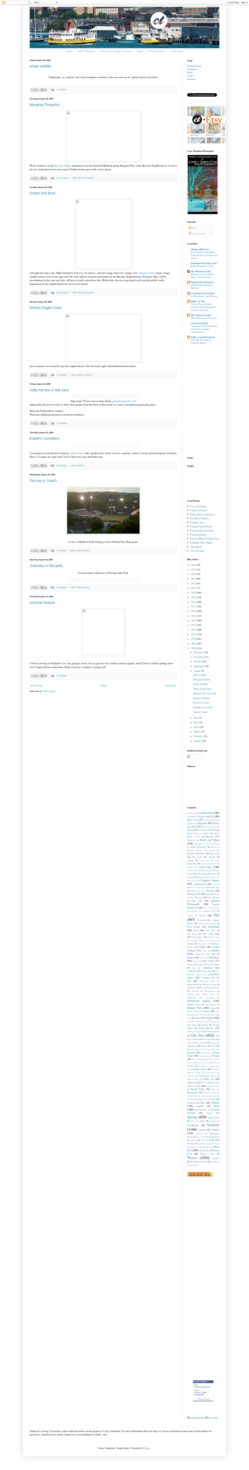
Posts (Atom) (49, 691)
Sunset (215, 1130)
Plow (214, 1062)
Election (194, 911)
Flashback (213, 927)
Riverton (207, 1092)
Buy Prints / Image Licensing (116, 51)
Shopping (191, 1102)
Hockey (203, 957)
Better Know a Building (206, 830)
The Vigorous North (201, 315)
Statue (202, 1120)
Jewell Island (213, 964)
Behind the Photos (209, 826)
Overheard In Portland (202, 293)
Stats (192, 1121)
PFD (204, 1059)
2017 (193, 606)
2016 (193, 611)
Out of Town (200, 1042)
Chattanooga (206, 870)
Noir (189, 1021)
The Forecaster (197, 550)
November (199, 656)
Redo (214, 1089)
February (198, 736)
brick (201, 853)
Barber (206, 820)
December (199, 652)
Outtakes (213, 1042)
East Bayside (196, 897)
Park (213, 1045)
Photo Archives (157, 51)
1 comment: (61, 89)
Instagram (192, 69)
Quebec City (213, 1082)
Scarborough (211, 1096)
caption (190, 867)
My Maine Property (199, 518)
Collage (190, 877)
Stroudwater (193, 1125)
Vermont (191, 1143)
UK (202, 1140)
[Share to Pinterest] (45, 89)
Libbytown (191, 971)
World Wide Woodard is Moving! (202, 286)
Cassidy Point (192, 870)
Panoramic (191, 1045)
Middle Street (208, 994)
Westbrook (203, 1150)
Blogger (146, 1448)
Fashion (201, 923)
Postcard (190, 1076)
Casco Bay (205, 867)
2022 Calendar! (86, 51)
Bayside (82, 177)
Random (209, 1086)
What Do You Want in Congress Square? (201, 341)
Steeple (213, 1121)
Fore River (192, 933)
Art (212, 816)
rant (217, 1086)
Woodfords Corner (198, 1161)
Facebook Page (194, 65)
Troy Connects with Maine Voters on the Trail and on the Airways (204, 255)
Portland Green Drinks (201, 526)
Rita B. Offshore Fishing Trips (204, 538)
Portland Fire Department (209, 1066)
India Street (208, 960)
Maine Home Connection (202, 514)
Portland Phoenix (198, 534)
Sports (79, 550)
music (213, 1008)
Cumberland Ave (212, 887)
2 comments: (62, 374)
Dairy (147, 272)
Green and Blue (42, 193)
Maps (202, 987)
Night (209, 1018)
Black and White (210, 840)
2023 (193, 578)
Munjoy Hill (194, 1008)
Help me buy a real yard (49, 390)
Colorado (201, 877)
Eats (217, 907)
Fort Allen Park (210, 933)
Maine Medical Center (206, 984)
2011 (193, 634)
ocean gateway (206, 1028)
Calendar (211, 857)
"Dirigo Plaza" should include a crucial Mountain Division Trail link (203, 306)
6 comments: (62, 587)
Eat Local (208, 907)
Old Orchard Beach (211, 1031)
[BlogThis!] (35, 89)
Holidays (214, 957)
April (197, 727)
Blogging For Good (202, 843)
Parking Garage (193, 1049)
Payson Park (205, 1052)
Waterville (195, 1147)
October (198, 661)
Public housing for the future (204, 317)
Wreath (213, 1161)
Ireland (190, 964)
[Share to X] (39, 89)
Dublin (216, 894)
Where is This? (207, 1153)
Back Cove (192, 819)
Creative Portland (198, 510)
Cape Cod (204, 860)
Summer (90, 177)
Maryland (195, 991)
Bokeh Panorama (198, 847)
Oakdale (204, 1024)
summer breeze (42, 602)
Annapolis (191, 813)
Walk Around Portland (203, 337)
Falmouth (201, 920)
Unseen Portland (199, 323)
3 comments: (62, 675)
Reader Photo (198, 1089)
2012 (193, 629)
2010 (193, 638)
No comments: (63, 177)
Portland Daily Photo (202, 1387)
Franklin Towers (198, 940)
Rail (191, 1086)
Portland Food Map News (204, 263)
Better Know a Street (198, 833)
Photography (199, 1394)
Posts (194, 227)
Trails (208, 1136)
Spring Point (213, 1117)
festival (212, 923)
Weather (206, 1147)
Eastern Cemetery (44, 438)
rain (199, 1085)
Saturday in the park (46, 566)
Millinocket (191, 997)
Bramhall (191, 853)
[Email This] (32, 89)
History (80, 465)
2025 (193, 569)
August (197, 670)
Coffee (213, 873)
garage (212, 940)
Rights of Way (198, 301)
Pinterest (191, 79)
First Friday (193, 926)
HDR (213, 954)
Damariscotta (196, 890)
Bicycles (210, 836)
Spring (192, 1116)
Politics (190, 1065)
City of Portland (198, 506)
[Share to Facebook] (42, 89)
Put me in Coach (43, 481)
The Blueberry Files (201, 271)
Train (217, 1136)
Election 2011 (209, 910)
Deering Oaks (83, 587)
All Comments (198, 233)
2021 (193, 588)
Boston (212, 850)
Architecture (206, 813)
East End (197, 900)
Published (191, 1082)
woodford (215, 1158)
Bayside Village (63, 165)
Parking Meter (210, 1049)
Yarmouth (191, 1165)
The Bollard (196, 546)
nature (207, 1011)
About (140, 51)
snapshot (200, 1106)
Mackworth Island (207, 981)
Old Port (197, 1035)
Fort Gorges (197, 937)
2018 (193, 601)
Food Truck (210, 930)
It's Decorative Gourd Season (204, 296)
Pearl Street (204, 1056)
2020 (193, 592)
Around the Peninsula (196, 816)
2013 (193, 625)
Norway (213, 1021)
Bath (192, 823)
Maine (190, 984)
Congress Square (209, 880)
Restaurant (192, 1092)
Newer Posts (36, 685)
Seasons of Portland (206, 1099)
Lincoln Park (206, 971)
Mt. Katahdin (210, 1004)
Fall (216, 914)
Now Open (192, 1024)
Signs (202, 1102)
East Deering (213, 897)
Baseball (216, 820)
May (196, 722)
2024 (193, 574)
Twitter (190, 75)
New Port (203, 1014)
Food (195, 930)
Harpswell (199, 954)
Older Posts (170, 685)
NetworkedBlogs (200, 1382)
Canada (190, 860)
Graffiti (202, 947)
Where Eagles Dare (46, 308)
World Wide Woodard (202, 282)
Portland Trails (198, 1069)
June (196, 717)
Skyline (80, 374)
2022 (193, 583)
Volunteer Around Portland (208, 1143)
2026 (193, 564)
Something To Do (202, 1109)
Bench (190, 830)
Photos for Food (202, 1062)
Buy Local (197, 857)
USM (211, 1140)
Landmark (208, 967)
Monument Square (198, 1001)
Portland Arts (196, 522)
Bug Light (214, 853)
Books (213, 847)
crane (198, 887)
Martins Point (213, 987)
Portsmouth (210, 1072)
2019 (193, 597)
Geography (202, 943)
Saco (199, 1096)
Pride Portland (193, 1079)
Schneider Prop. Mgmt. (201, 542)
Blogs (217, 843)
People (216, 1055)
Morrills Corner (194, 1004)
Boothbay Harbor (195, 850)
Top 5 (199, 1137)
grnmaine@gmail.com (123, 401)
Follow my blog (203, 1399)
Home (69, 51)
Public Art (208, 1079)
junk (194, 968)
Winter (192, 1157)
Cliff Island (202, 873)
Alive (77, 453)
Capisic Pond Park (208, 863)
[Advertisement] (197, 483)
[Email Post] (52, 89)
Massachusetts (209, 991)
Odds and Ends (193, 1031)
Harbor (215, 950)
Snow (216, 1106)
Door (208, 894)
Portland (197, 1392)
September (199, 666)
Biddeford (191, 840)
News (197, 1017)
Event (202, 915)
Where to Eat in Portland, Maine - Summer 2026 (202, 276)
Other (189, 1042)
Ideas (195, 961)
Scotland (190, 1099)
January (198, 740)
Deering (210, 890)
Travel (193, 1140)
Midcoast (190, 994)
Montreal (209, 997)
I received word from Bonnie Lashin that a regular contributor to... (204, 328)
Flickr (190, 72)
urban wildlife (40, 66)
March (197, 731)
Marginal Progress (44, 105)
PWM (202, 1082)
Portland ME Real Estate (202, 530)
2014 (193, 620)
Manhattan (191, 987)
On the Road (209, 1039)
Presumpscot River (207, 1075)
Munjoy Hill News (200, 249)
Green (204, 950)
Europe (190, 915)
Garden (190, 943)
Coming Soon (213, 877)
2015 (193, 615)
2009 (193, 643)
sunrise (202, 1129)
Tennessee (199, 1133)
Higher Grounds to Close (202, 266)
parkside (191, 1052)
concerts (193, 880)
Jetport (200, 964)
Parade (204, 1045)
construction (199, 884)
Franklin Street (213, 937)
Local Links (177, 51)
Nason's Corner (193, 1011)
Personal (195, 1059)
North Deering (200, 1021)
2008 (193, 648)
